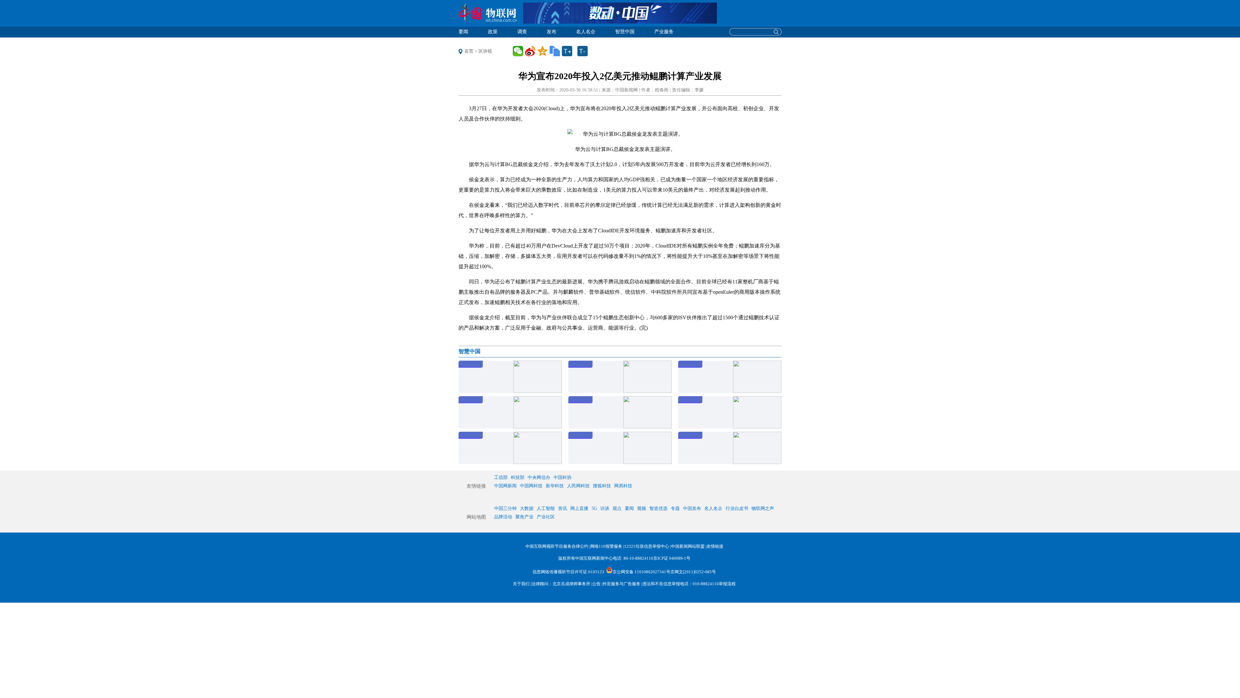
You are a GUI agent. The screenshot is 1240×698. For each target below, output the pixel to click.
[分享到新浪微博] (530, 51)
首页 (468, 51)
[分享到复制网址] (555, 51)
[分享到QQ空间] (542, 51)
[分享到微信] (518, 51)
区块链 (485, 51)
